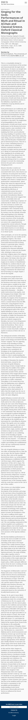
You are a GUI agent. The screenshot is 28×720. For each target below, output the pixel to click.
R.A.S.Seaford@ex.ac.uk (15, 55)
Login (14, 715)
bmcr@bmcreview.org (13, 712)
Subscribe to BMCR (14, 707)
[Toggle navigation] (25, 3)
